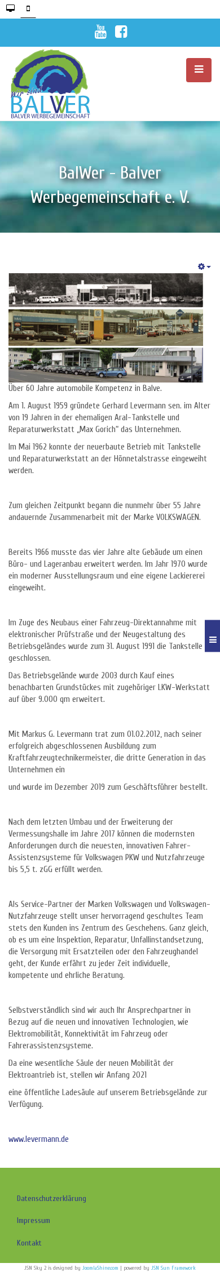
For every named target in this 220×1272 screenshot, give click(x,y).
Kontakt (29, 1243)
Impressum (33, 1220)
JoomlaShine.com (100, 1268)
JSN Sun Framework (173, 1268)
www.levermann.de (38, 1139)
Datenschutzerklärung (51, 1198)
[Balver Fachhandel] (59, 84)
